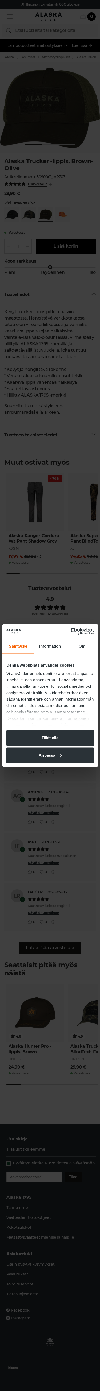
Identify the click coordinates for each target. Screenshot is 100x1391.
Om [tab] (82, 646)
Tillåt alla (50, 737)
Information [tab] (50, 646)
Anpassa (47, 755)
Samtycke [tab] (18, 646)
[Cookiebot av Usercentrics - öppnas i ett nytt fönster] (71, 631)
